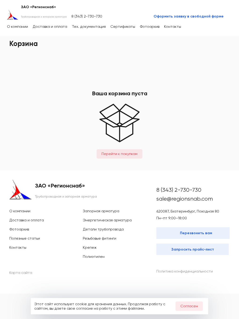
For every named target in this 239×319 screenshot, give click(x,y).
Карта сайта (20, 272)
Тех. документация (89, 26)
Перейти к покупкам (119, 154)
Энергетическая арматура (107, 220)
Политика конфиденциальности (184, 271)
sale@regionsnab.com (184, 198)
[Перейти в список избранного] (208, 26)
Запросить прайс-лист (192, 249)
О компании (17, 26)
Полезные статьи (24, 238)
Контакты (172, 26)
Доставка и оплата (50, 26)
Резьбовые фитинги (99, 238)
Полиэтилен (94, 256)
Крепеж (90, 247)
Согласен (189, 306)
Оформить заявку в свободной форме (189, 16)
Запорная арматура (101, 211)
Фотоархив (149, 26)
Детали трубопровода (103, 229)
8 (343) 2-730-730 (86, 16)
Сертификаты (122, 26)
